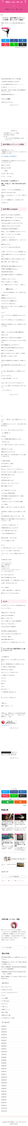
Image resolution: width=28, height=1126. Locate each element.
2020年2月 (3, 1048)
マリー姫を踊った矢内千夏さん (9, 156)
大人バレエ (5, 1003)
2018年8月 (3, 1088)
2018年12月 (4, 1077)
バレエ (3, 995)
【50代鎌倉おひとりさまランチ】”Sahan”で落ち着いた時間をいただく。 (13, 963)
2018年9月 (3, 1085)
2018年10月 (4, 1082)
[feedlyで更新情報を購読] (7, 802)
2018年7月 (3, 1091)
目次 (12, 130)
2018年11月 (4, 1080)
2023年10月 (4, 1037)
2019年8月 (3, 1057)
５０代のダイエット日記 (8, 1018)
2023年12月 (4, 1031)
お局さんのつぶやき (7, 989)
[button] (22, 44)
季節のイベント (6, 1009)
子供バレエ (5, 1006)
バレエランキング (5, 725)
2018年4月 (3, 1097)
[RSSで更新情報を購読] (20, 802)
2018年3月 (3, 1099)
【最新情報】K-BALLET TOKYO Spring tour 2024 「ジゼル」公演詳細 (13, 972)
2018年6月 (3, 1094)
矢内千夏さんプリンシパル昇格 (11, 133)
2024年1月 (3, 1029)
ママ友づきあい (6, 1001)
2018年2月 (3, 1102)
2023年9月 (3, 1040)
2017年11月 (4, 1111)
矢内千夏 (14, 754)
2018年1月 (3, 1105)
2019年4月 (3, 1065)
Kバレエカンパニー (7, 752)
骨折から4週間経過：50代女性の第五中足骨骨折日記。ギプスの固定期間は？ (14, 968)
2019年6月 (3, 1060)
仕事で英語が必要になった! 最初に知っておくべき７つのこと (13, 958)
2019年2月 (3, 1071)
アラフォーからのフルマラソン (10, 992)
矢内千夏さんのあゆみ (9, 134)
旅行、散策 (5, 1012)
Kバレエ (15, 752)
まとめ (5, 136)
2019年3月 (3, 1068)
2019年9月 (3, 1054)
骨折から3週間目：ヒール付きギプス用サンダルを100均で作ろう (13, 977)
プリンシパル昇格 (6, 754)
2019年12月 (4, 1051)
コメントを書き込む (14, 876)
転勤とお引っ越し (6, 1015)
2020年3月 (3, 1046)
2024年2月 (3, 1026)
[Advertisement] (14, 63)
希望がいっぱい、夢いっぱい (14, 4)
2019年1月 (3, 1074)
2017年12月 (4, 1108)
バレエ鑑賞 (5, 998)
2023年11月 (4, 1034)
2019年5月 (3, 1063)
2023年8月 (3, 1043)
